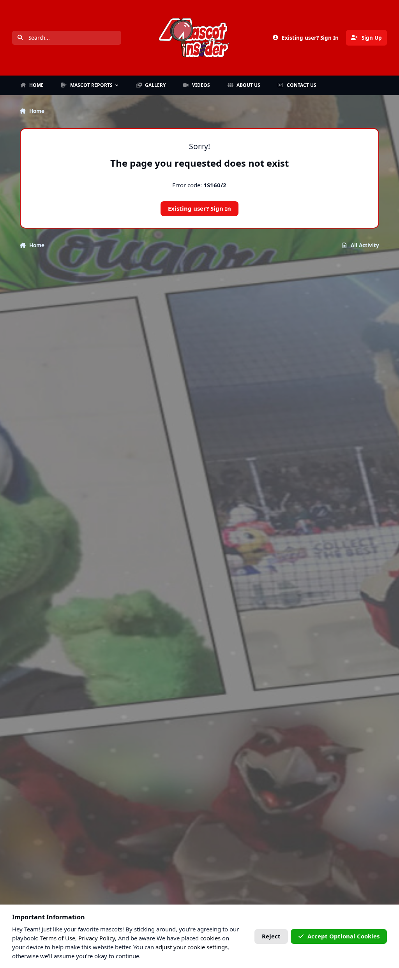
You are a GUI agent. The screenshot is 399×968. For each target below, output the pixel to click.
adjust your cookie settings (191, 947)
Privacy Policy (96, 938)
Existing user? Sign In (199, 208)
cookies (210, 938)
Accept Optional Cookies (343, 936)
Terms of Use (57, 938)
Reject (271, 936)
